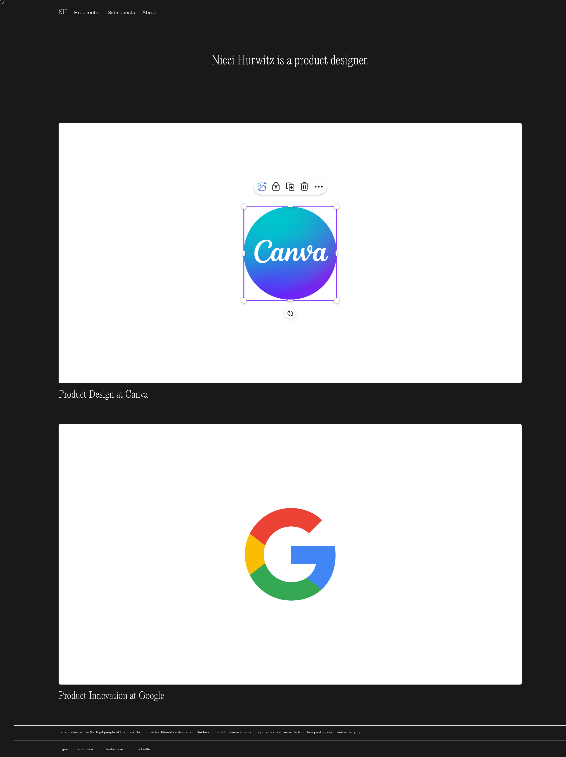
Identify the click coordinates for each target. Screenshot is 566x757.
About (149, 12)
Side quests (121, 12)
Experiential (87, 12)
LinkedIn (143, 749)
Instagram (114, 749)
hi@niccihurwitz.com (76, 749)
